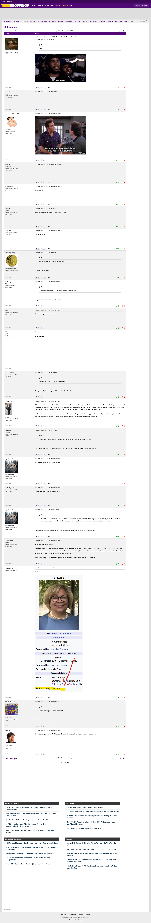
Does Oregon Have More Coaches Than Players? (83, 828)
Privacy (63, 914)
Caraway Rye (9, 568)
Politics (60, 21)
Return (7, 31)
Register (9, 1)
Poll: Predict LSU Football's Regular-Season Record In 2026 (27, 820)
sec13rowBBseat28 (12, 114)
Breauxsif (8, 37)
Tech (132, 21)
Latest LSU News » (12, 803)
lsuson (7, 208)
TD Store (65, 5)
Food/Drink (118, 21)
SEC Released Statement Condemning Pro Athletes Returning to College (92, 811)
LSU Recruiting (42, 21)
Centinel (54, 372)
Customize (142, 21)
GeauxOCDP (9, 373)
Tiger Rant (32, 21)
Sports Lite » (70, 803)
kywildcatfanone (11, 459)
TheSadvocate (10, 702)
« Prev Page (60, 30)
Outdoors (102, 21)
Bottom (17, 31)
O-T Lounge (52, 21)
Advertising (72, 914)
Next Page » (70, 30)
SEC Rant (77, 21)
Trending (16, 21)
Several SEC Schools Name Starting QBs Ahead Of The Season (28, 864)
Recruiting (49, 5)
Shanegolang (10, 253)
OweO (53, 39)
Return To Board (65, 762)
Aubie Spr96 (9, 401)
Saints (85, 21)
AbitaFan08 (9, 540)
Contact (80, 914)
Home (34, 5)
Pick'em (57, 5)
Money (126, 21)
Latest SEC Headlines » (13, 839)
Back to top (8, 87)
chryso (7, 730)
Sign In (3, 1)
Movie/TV (110, 21)
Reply (37, 87)
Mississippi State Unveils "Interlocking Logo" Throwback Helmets (29, 853)
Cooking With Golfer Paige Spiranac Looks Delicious (85, 807)
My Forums (7, 21)
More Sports (68, 21)
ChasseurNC (9, 186)
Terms (88, 914)
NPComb (54, 430)
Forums (41, 5)
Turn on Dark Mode (75, 920)
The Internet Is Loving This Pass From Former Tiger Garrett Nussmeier (91, 849)
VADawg (8, 282)
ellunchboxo (55, 252)
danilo (7, 310)
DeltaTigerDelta (10, 488)
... (71, 5)
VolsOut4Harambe (57, 113)
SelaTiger (8, 230)
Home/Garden (93, 21)
